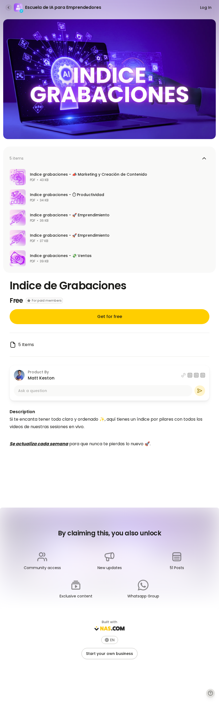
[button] (109, 640)
